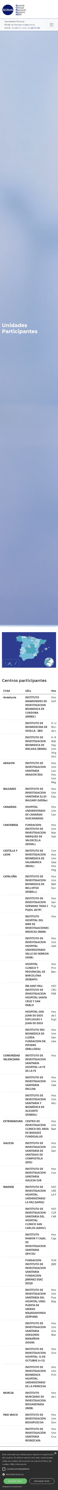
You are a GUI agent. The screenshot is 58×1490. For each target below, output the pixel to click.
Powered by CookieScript (12, 1487)
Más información (19, 1464)
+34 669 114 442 (18, 28)
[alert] (29, 1470)
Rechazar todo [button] (41, 1481)
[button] (29, 1474)
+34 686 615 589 (33, 28)
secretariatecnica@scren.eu (23, 25)
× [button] (55, 1453)
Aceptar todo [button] (15, 1481)
